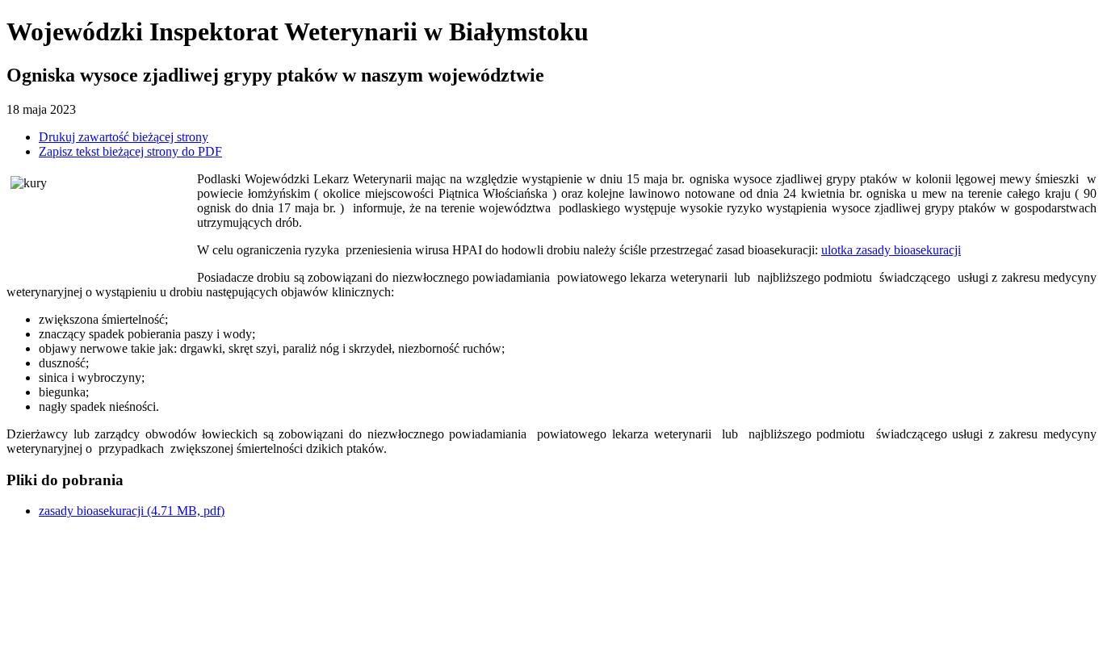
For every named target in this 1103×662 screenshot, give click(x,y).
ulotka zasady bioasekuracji (891, 250)
